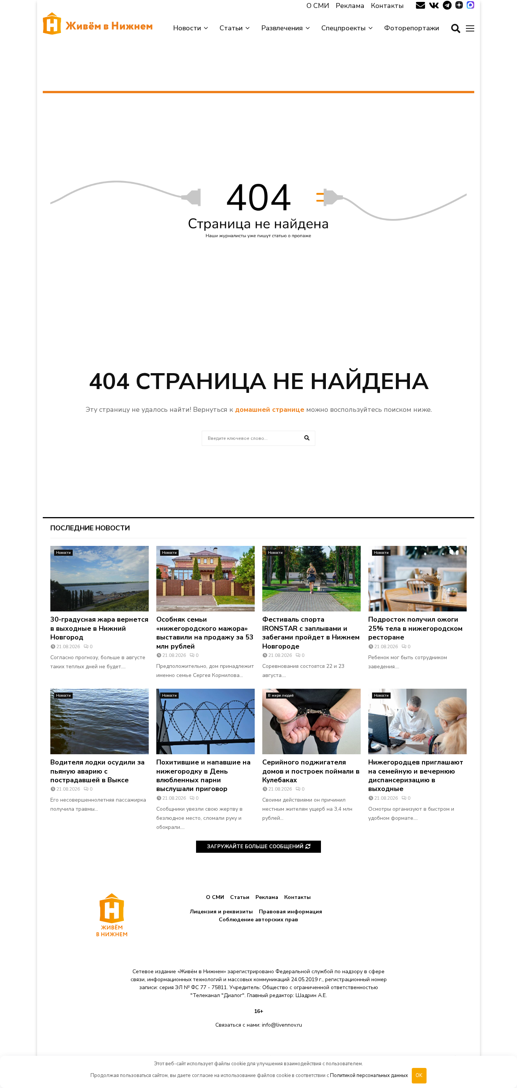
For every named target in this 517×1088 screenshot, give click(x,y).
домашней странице (269, 409)
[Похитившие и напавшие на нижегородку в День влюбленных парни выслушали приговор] (205, 721)
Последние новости (90, 528)
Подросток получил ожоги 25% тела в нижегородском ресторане (415, 628)
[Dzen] (459, 5)
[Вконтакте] (434, 5)
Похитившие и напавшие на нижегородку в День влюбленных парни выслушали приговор (203, 775)
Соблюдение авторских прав (258, 919)
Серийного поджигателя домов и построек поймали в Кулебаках (311, 771)
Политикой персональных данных (369, 1075)
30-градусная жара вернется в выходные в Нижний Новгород (99, 628)
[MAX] (470, 5)
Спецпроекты (343, 28)
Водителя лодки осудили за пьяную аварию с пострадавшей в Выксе (97, 771)
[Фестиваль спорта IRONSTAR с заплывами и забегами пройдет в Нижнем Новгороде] (311, 578)
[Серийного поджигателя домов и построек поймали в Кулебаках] (311, 721)
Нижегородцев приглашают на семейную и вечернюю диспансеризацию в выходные (415, 775)
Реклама (350, 5)
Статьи (231, 28)
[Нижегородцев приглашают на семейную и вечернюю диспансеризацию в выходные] (417, 721)
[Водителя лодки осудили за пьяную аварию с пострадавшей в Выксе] (99, 721)
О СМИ (318, 5)
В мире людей (281, 695)
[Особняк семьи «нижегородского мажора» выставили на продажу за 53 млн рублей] (205, 578)
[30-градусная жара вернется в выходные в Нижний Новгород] (99, 578)
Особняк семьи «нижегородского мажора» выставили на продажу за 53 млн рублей (205, 632)
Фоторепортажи (411, 28)
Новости (187, 28)
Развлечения (282, 28)
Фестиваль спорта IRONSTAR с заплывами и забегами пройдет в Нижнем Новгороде (311, 632)
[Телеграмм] (447, 5)
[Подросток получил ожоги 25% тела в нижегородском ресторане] (417, 578)
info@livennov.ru (282, 1025)
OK (419, 1075)
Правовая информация (290, 911)
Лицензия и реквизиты (221, 911)
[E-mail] (420, 5)
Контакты (387, 5)
